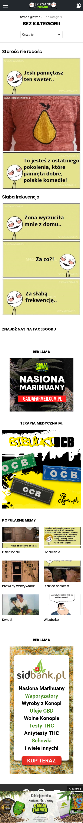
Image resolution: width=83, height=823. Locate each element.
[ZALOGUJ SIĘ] (78, 5)
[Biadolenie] (62, 537)
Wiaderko (51, 619)
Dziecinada (11, 552)
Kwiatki (7, 619)
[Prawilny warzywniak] (20, 571)
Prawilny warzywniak (18, 586)
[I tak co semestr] (62, 571)
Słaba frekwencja (20, 197)
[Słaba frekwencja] (41, 259)
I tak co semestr (56, 586)
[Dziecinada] (20, 537)
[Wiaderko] (62, 605)
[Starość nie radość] (41, 123)
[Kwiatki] (20, 605)
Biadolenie (52, 552)
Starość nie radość (22, 51)
